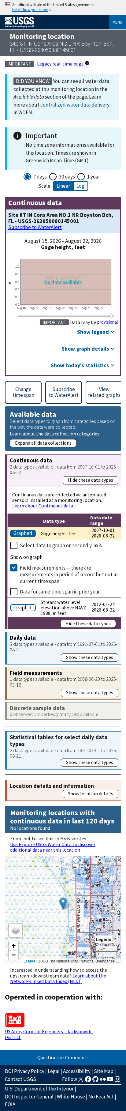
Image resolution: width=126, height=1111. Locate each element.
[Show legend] (114, 939)
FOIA (10, 1104)
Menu (117, 22)
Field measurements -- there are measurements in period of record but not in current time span (68, 574)
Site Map (103, 1071)
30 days (67, 176)
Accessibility (77, 1071)
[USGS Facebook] (88, 1081)
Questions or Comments (63, 1057)
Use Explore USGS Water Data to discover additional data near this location (52, 847)
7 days (40, 176)
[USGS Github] (95, 1081)
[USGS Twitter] (80, 1081)
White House (71, 1096)
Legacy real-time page (60, 64)
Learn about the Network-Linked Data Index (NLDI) (58, 978)
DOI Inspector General (29, 1096)
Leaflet (29, 960)
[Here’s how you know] (63, 7)
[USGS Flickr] (102, 1081)
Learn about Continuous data (42, 506)
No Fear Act (101, 1096)
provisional (107, 322)
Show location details (90, 793)
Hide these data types (90, 480)
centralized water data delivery (74, 104)
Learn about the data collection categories (54, 433)
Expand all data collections (43, 443)
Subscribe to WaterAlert (35, 227)
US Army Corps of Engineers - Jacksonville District (49, 1034)
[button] (63, 903)
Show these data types (89, 657)
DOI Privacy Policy (24, 1071)
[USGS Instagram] (117, 1081)
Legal (54, 1071)
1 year (93, 176)
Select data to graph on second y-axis (61, 545)
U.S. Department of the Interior (39, 1088)
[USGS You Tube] (110, 1081)
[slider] (111, 315)
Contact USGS (20, 1079)
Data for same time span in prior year (60, 591)
